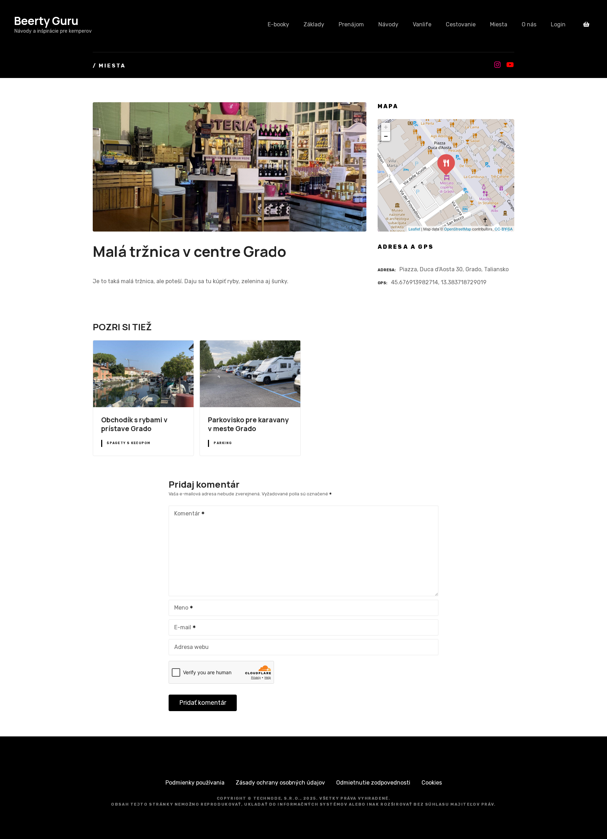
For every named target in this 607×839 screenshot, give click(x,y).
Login (558, 24)
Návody (388, 24)
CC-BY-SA (504, 229)
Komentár (185, 514)
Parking (223, 443)
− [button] (386, 136)
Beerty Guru (46, 20)
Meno (179, 608)
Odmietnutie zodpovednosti (373, 782)
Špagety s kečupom (128, 443)
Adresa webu (191, 647)
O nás (529, 24)
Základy (314, 24)
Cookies (432, 782)
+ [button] (386, 127)
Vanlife (422, 24)
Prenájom (351, 24)
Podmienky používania (194, 782)
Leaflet (414, 229)
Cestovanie (461, 24)
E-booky (278, 24)
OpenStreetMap (457, 229)
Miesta (498, 24)
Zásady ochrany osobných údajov (280, 782)
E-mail (180, 628)
